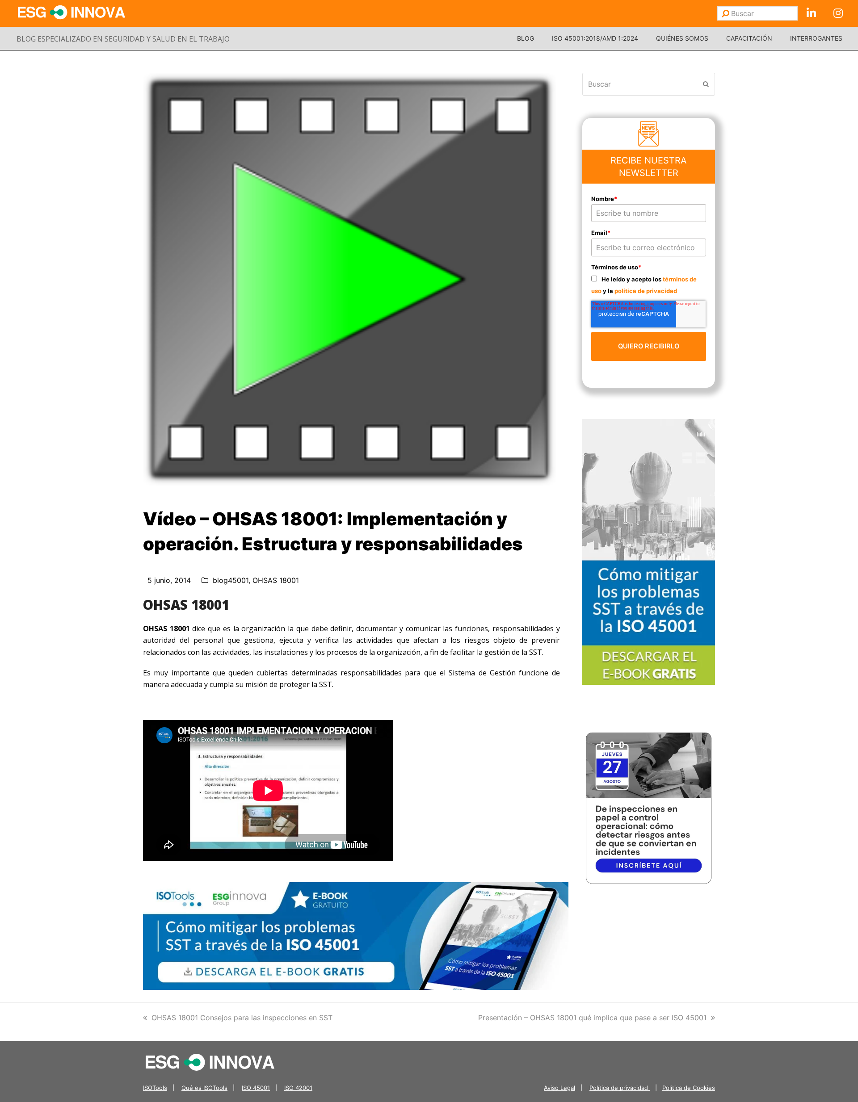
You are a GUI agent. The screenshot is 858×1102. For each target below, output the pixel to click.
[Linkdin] (811, 13)
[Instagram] (837, 13)
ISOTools (155, 1087)
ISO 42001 (298, 1087)
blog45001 (230, 580)
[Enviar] (725, 13)
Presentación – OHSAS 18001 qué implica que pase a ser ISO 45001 (592, 1017)
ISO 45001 (256, 1087)
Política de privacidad (619, 1087)
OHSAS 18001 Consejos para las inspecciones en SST (241, 1017)
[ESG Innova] (210, 1061)
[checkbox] (649, 285)
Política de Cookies (688, 1087)
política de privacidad (645, 290)
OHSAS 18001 (275, 580)
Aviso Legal (559, 1087)
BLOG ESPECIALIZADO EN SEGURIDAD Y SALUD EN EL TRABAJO (123, 39)
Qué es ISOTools (204, 1087)
